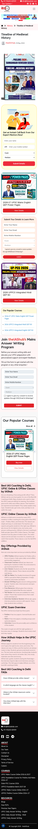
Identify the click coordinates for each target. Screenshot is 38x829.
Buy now (19, 463)
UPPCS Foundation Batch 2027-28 (13, 787)
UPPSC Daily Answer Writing (11, 818)
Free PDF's (5, 805)
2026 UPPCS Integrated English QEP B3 (19, 330)
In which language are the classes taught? (18, 685)
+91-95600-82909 (9, 730)
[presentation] (3, 451)
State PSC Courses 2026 (10, 783)
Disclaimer (5, 756)
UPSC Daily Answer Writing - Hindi (13, 815)
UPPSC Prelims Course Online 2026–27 (15, 793)
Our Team (4, 749)
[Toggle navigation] (34, 9)
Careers (4, 766)
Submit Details (19, 163)
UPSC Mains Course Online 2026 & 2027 (15, 774)
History (10, 26)
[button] (16, 20)
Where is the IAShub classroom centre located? (16, 693)
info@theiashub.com (29, 1)
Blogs (3, 802)
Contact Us (5, 753)
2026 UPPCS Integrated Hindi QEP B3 (18, 324)
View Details (19, 210)
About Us (4, 746)
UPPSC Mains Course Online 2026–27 (14, 790)
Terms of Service (7, 763)
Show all (30, 426)
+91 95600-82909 (9, 1)
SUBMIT (19, 257)
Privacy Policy (6, 759)
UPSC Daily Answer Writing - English (14, 812)
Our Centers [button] (6, 4)
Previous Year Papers (8, 808)
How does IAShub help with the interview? (14, 702)
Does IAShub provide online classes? (16, 678)
